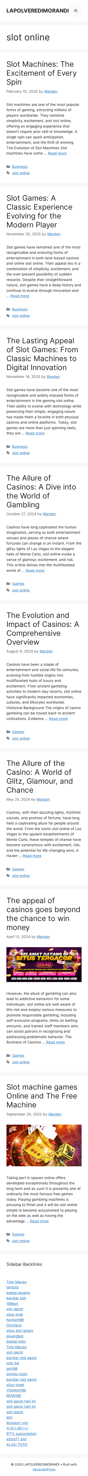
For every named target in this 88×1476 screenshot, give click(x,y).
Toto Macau (16, 1282)
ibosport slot (17, 1423)
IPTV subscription (21, 1434)
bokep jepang (18, 1293)
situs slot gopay (19, 1330)
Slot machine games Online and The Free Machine (41, 1095)
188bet (12, 1303)
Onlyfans (14, 1325)
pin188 (11, 1369)
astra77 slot (16, 1439)
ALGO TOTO (16, 1444)
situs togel (15, 1385)
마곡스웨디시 (17, 1428)
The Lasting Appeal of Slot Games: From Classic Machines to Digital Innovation (42, 354)
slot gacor (14, 1309)
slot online (21, 173)
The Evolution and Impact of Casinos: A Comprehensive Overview (42, 628)
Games (18, 584)
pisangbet (14, 1336)
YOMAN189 (16, 1390)
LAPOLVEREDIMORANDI (37, 10)
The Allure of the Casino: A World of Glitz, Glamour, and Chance (39, 776)
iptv (9, 1417)
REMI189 (13, 1396)
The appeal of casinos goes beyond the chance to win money (43, 914)
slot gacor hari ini (21, 1401)
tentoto (12, 1287)
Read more (57, 153)
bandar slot (16, 1298)
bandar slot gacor (21, 1358)
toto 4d (12, 1363)
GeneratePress (44, 1469)
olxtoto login (16, 1374)
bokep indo (16, 1341)
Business (20, 167)
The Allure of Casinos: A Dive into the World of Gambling (41, 491)
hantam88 (15, 1320)
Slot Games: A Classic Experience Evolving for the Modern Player (39, 211)
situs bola (14, 1314)
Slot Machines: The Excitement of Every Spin (41, 73)
